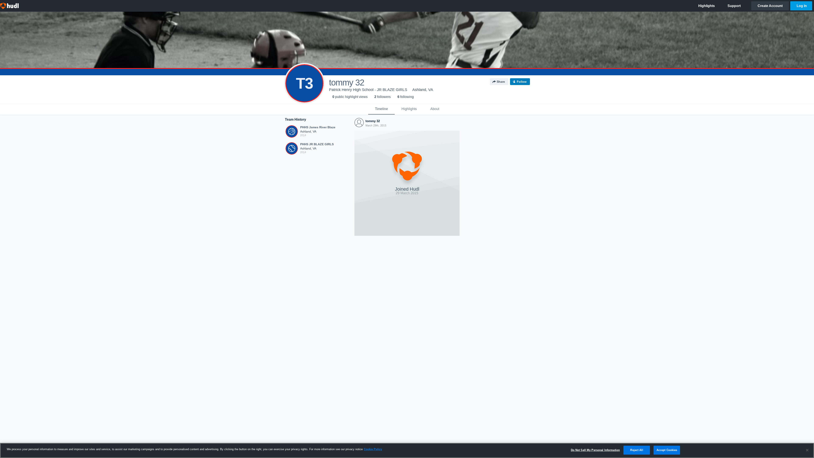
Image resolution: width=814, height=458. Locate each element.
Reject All (636, 450)
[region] (407, 450)
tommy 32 (372, 121)
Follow (522, 81)
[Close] (807, 450)
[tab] (381, 109)
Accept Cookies (666, 450)
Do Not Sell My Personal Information (595, 450)
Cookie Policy (373, 449)
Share (501, 81)
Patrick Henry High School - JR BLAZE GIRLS (368, 90)
